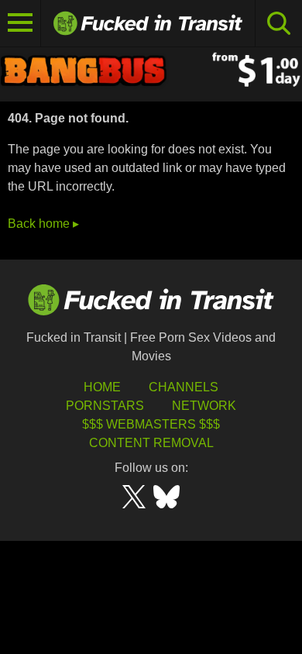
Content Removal (151, 442)
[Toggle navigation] (20, 23)
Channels (183, 387)
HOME (102, 387)
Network (204, 405)
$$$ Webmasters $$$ (151, 424)
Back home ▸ (43, 223)
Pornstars (105, 405)
